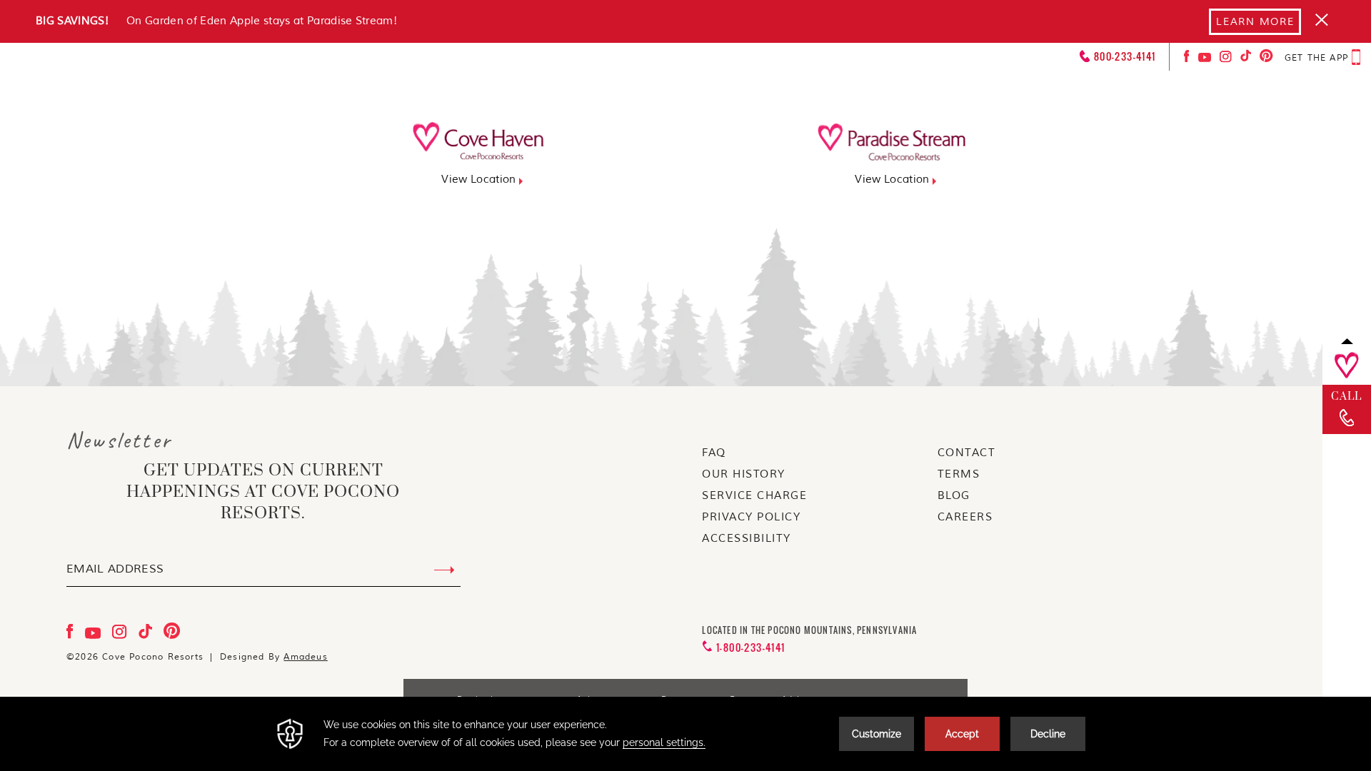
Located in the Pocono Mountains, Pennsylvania (809, 630)
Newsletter (119, 440)
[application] (685, 734)
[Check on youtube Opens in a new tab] (1206, 59)
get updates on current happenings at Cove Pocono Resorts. (263, 492)
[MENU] (1329, 97)
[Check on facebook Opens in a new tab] (1188, 59)
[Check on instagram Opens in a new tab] (1227, 59)
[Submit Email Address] (444, 570)
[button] (1330, 87)
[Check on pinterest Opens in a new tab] (1266, 59)
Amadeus (305, 657)
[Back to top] (1346, 341)
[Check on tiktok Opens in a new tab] (1247, 59)
